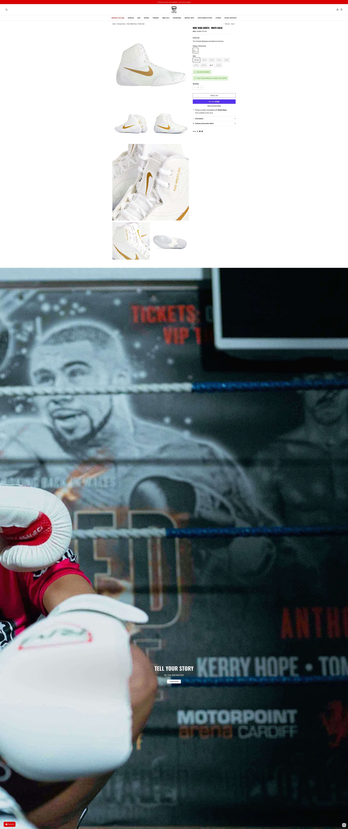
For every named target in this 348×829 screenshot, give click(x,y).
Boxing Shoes (121, 24)
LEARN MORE (174, 681)
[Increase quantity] (201, 88)
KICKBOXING (177, 18)
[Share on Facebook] (200, 131)
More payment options (214, 106)
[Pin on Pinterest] (202, 131)
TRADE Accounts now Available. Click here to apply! (174, 2)
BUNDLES (131, 18)
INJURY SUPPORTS (230, 18)
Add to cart (214, 95)
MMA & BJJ (165, 18)
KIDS (138, 18)
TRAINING (156, 18)
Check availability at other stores (204, 112)
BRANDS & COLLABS (118, 18)
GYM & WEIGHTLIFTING (205, 18)
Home (114, 24)
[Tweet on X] (197, 131)
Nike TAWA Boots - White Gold (135, 24)
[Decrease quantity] (194, 88)
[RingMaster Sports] (174, 9)
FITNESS (218, 18)
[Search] (6, 10)
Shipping (205, 41)
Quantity (196, 84)
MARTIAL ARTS (189, 18)
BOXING (146, 18)
